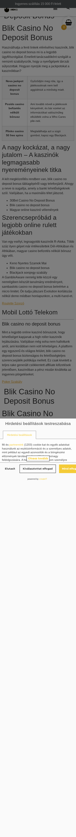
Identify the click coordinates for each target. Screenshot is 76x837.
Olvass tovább (38, 458)
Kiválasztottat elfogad (38, 468)
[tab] (19, 435)
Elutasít (10, 468)
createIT (43, 479)
